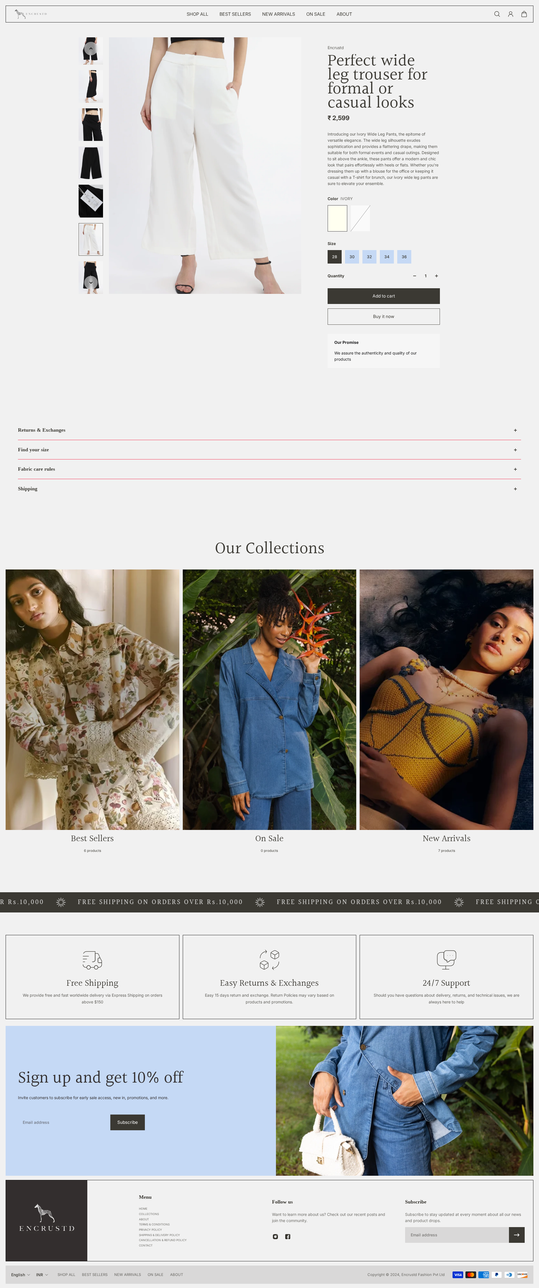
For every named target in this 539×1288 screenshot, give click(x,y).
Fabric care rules (36, 469)
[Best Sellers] (92, 712)
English (18, 1274)
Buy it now (383, 316)
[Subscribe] (517, 1235)
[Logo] (31, 14)
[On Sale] (270, 712)
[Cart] (524, 14)
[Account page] (510, 14)
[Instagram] (275, 1236)
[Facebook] (288, 1236)
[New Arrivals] (446, 712)
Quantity (336, 275)
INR (39, 1274)
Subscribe (127, 1122)
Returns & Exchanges (41, 430)
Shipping (27, 488)
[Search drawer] (497, 14)
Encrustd (336, 47)
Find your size (33, 449)
